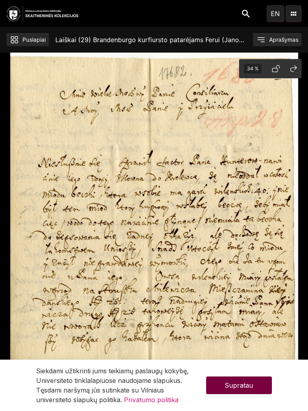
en (275, 14)
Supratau (239, 385)
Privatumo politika (151, 400)
